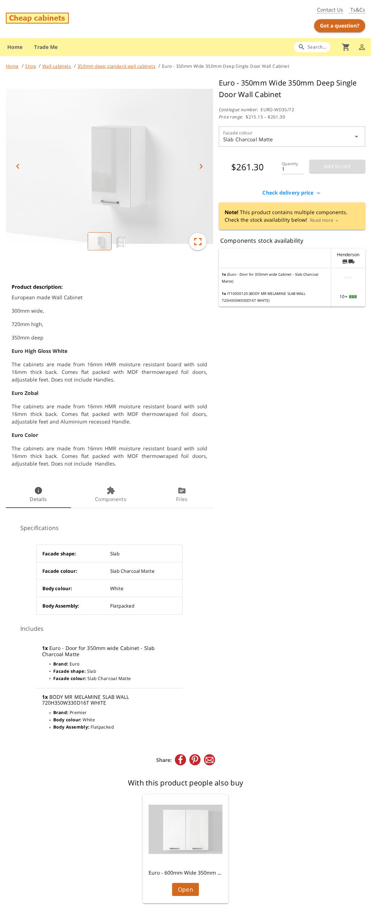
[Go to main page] (65, 19)
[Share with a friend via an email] (209, 760)
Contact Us (330, 9)
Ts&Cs (357, 9)
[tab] (38, 495)
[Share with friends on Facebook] (180, 760)
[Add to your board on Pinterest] (195, 760)
